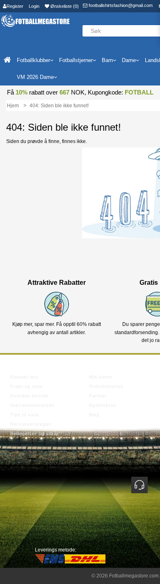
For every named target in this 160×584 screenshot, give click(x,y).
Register (15, 6)
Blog (94, 414)
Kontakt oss (24, 376)
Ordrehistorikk (106, 386)
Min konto (100, 376)
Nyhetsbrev (103, 405)
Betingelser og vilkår (34, 433)
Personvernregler (31, 424)
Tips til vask (24, 414)
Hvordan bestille (29, 395)
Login (34, 6)
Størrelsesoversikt (32, 405)
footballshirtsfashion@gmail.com (120, 5)
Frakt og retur (26, 386)
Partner (98, 395)
